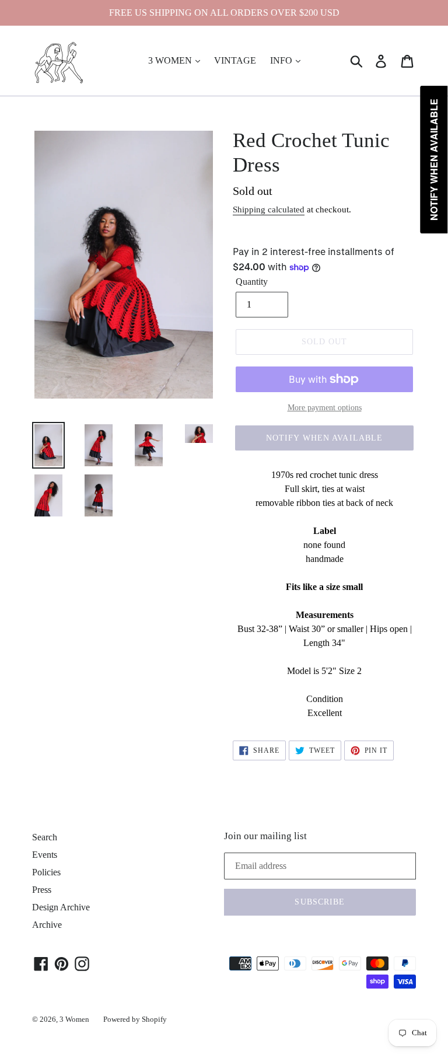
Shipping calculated (268, 209)
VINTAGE (235, 60)
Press (41, 890)
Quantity (252, 282)
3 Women (74, 1019)
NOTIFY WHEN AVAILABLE (324, 438)
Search (44, 837)
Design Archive (61, 907)
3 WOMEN (171, 60)
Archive (47, 925)
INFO (282, 60)
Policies (46, 872)
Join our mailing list (265, 835)
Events (44, 855)
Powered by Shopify (135, 1019)
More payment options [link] (325, 407)
